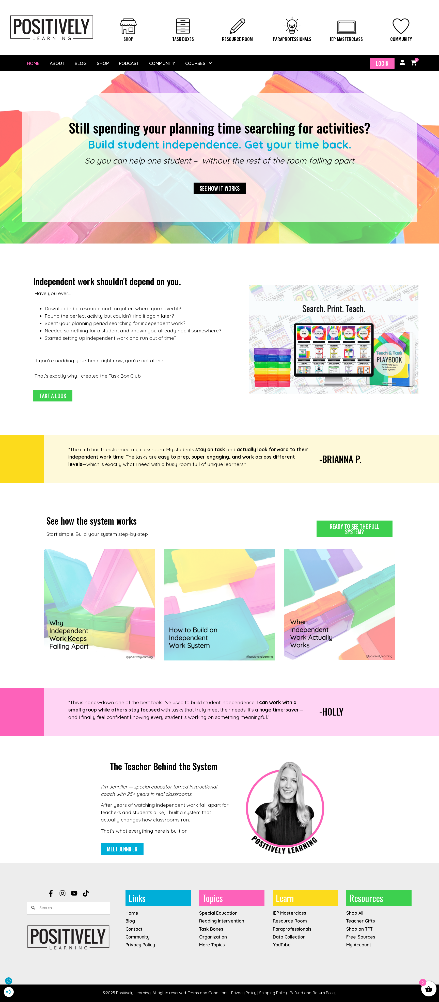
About (57, 63)
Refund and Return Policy (313, 992)
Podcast (129, 63)
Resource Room (237, 39)
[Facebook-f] (51, 893)
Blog (81, 63)
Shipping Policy (273, 992)
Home (33, 63)
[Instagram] (62, 893)
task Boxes (183, 39)
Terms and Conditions (208, 992)
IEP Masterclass (346, 39)
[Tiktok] (86, 893)
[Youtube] (74, 893)
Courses (195, 63)
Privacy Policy (243, 992)
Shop (128, 39)
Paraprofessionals (292, 39)
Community (401, 39)
